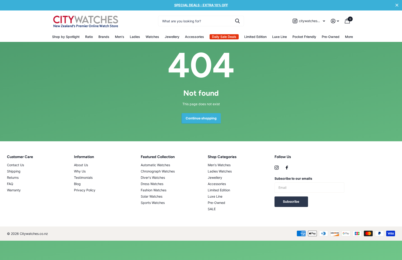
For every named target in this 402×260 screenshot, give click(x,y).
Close (397, 5)
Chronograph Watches (158, 171)
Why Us (80, 171)
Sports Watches (153, 203)
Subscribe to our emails (293, 178)
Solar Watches (151, 196)
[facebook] (287, 167)
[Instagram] (277, 167)
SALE (212, 209)
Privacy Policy (84, 190)
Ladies (135, 37)
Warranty (14, 190)
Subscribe (291, 201)
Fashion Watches (153, 190)
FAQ (10, 184)
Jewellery (172, 37)
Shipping (13, 171)
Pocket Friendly (304, 37)
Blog (77, 184)
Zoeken (237, 21)
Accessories (194, 37)
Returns (13, 177)
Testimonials (83, 177)
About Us (81, 165)
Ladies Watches (220, 171)
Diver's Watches (153, 177)
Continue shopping (201, 118)
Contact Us (15, 165)
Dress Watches (152, 184)
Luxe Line (279, 37)
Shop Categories (222, 157)
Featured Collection (158, 157)
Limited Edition (255, 37)
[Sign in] (335, 21)
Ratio (89, 37)
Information (84, 157)
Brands (103, 37)
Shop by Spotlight (66, 37)
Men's (119, 37)
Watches (152, 37)
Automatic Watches (155, 165)
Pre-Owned (330, 37)
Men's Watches (219, 165)
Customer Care (20, 157)
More (349, 37)
